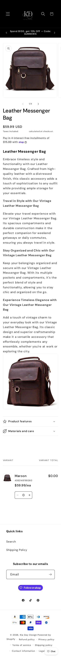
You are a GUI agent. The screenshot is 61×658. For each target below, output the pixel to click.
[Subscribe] (50, 574)
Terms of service (21, 645)
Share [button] (10, 443)
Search (11, 541)
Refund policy (27, 639)
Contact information (23, 650)
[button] (8, 14)
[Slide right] (38, 103)
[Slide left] (22, 103)
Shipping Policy (16, 550)
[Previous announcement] (6, 32)
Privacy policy (46, 639)
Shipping (23, 131)
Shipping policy (43, 645)
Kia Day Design (28, 634)
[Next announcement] (54, 32)
